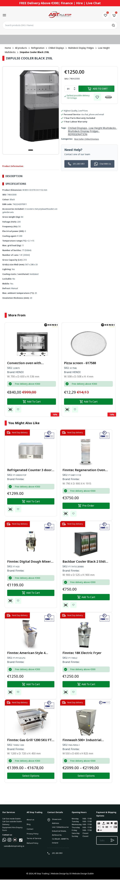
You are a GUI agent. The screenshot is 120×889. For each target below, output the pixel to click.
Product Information (12, 166)
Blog (28, 824)
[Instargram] (9, 841)
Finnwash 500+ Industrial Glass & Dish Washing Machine (81, 740)
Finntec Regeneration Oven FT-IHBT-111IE (83, 470)
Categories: (67, 139)
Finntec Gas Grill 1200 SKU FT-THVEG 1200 (30, 740)
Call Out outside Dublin (12, 821)
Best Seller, (79, 139)
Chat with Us (105, 163)
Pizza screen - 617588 (80, 363)
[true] (4, 841)
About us (30, 819)
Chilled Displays (92, 139)
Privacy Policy (32, 833)
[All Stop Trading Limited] (60, 15)
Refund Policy (32, 843)
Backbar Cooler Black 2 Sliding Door (86, 562)
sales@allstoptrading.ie (14, 846)
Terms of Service (34, 838)
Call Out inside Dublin (11, 818)
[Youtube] (15, 841)
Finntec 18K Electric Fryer (81, 653)
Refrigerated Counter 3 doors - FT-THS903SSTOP (30, 470)
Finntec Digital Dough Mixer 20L (29, 562)
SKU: (66, 78)
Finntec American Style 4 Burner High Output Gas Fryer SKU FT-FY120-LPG (30, 653)
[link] (97, 97)
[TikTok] (20, 841)
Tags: (63, 128)
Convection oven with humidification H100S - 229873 (30, 363)
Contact (30, 829)
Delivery (5, 824)
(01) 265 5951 (79, 163)
